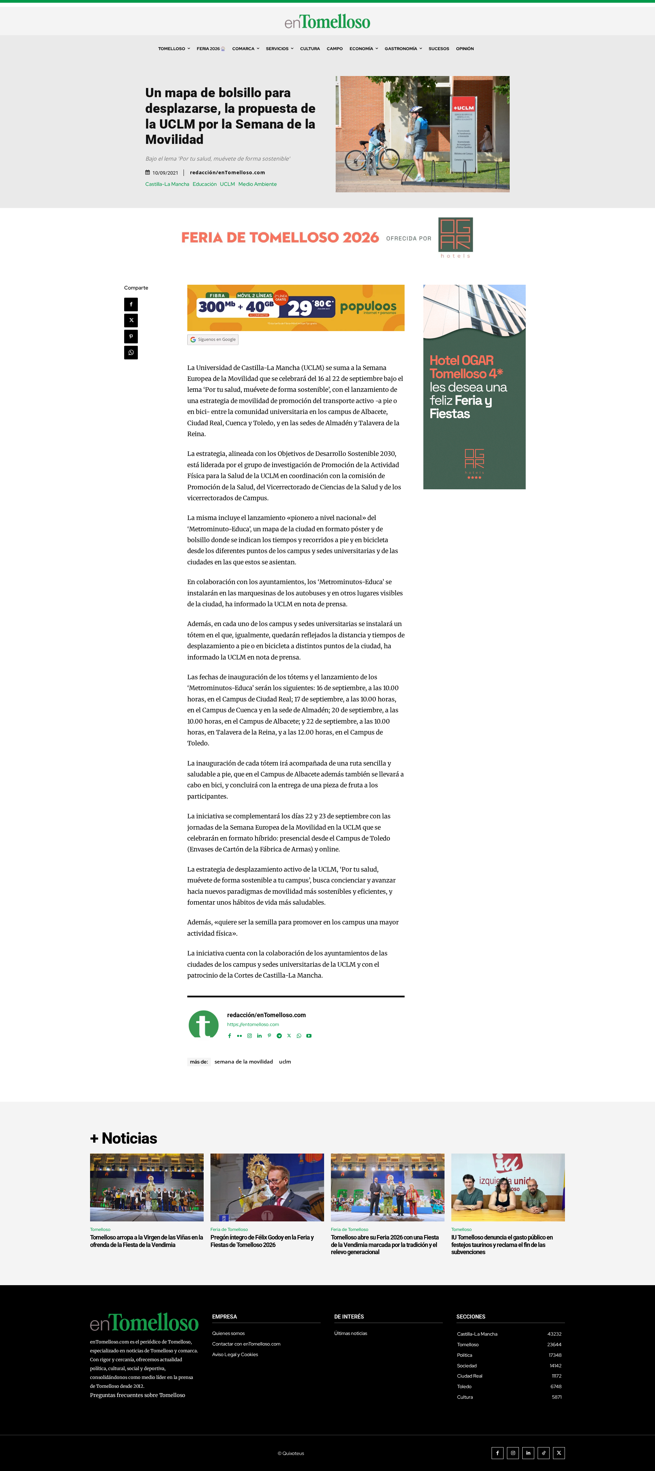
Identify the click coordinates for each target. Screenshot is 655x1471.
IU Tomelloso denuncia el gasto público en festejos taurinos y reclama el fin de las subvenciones (502, 1244)
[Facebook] (131, 304)
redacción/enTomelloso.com (227, 172)
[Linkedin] (259, 1034)
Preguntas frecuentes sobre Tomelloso (137, 1395)
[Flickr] (239, 1034)
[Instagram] (249, 1034)
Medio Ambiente (257, 184)
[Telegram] (279, 1034)
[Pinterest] (131, 336)
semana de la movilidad (244, 1061)
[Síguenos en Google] (212, 351)
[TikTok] (544, 1453)
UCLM (227, 184)
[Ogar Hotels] (474, 487)
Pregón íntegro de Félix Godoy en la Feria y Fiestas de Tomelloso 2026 (262, 1241)
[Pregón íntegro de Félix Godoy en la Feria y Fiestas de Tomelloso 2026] (267, 1188)
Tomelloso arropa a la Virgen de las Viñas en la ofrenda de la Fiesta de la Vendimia (146, 1241)
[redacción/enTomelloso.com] (203, 1025)
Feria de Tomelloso (229, 1229)
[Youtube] (308, 1034)
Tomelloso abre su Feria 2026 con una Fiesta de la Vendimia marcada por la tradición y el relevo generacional (385, 1244)
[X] (131, 320)
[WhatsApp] (131, 352)
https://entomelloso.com (253, 1024)
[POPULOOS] (296, 329)
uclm (285, 1061)
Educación (205, 184)
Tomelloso (100, 1229)
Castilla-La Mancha (167, 184)
